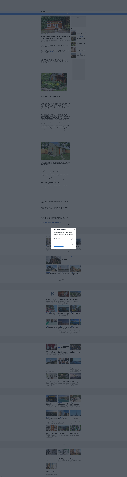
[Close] (75, 229)
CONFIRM (59, 246)
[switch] (72, 239)
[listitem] (63, 238)
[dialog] (63, 238)
